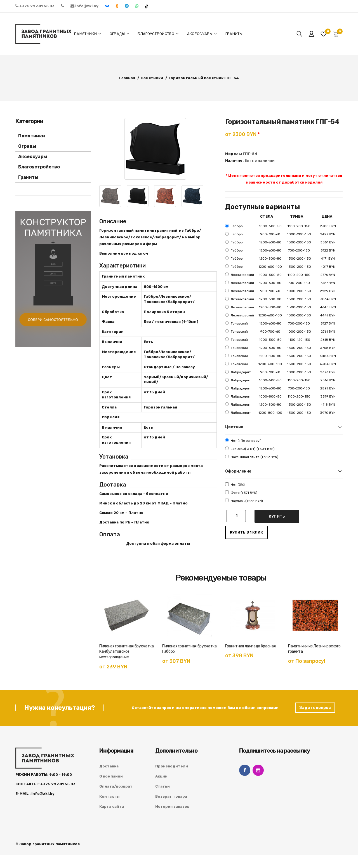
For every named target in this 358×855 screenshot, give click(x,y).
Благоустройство (39, 167)
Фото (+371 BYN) (244, 493)
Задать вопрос (315, 707)
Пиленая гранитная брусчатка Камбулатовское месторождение (126, 652)
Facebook (244, 770)
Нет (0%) (238, 485)
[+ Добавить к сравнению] (144, 614)
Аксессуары (32, 156)
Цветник (234, 427)
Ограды (27, 146)
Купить (277, 516)
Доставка (109, 766)
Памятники (31, 135)
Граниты (28, 177)
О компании (111, 776)
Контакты (109, 796)
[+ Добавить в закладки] (144, 602)
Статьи (162, 786)
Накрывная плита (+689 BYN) (254, 457)
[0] (323, 33)
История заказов (172, 806)
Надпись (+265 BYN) (247, 501)
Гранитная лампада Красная (250, 646)
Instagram (258, 770)
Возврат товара (171, 796)
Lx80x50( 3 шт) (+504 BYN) (253, 449)
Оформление (238, 471)
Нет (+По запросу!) (246, 441)
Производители (171, 766)
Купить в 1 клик (246, 532)
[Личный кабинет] (311, 33)
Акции (161, 776)
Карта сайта (111, 806)
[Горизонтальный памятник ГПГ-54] (155, 149)
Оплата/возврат (116, 786)
